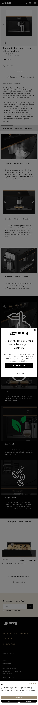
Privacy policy (32, 683)
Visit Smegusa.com (19, 365)
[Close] (35, 329)
